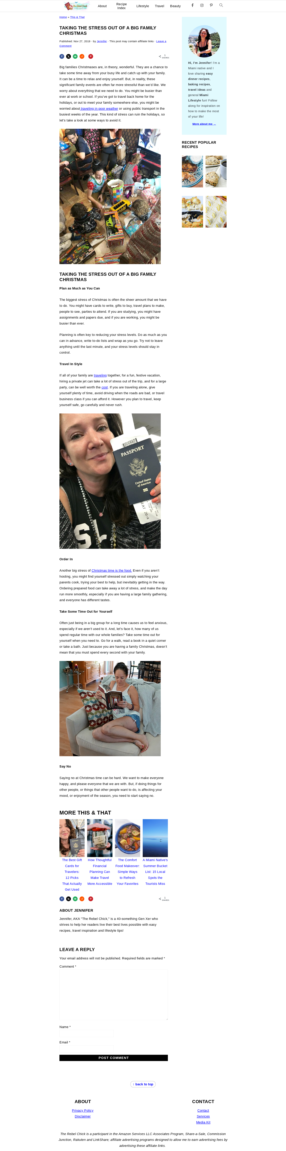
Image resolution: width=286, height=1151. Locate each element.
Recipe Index (121, 6)
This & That (77, 17)
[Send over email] (75, 56)
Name (65, 1027)
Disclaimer (83, 1116)
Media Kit (203, 1122)
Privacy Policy (82, 1110)
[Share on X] (68, 56)
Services (203, 1116)
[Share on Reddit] (82, 56)
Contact (203, 1110)
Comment (67, 966)
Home (63, 17)
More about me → (204, 124)
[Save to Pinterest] (90, 56)
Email (64, 1042)
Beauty (175, 6)
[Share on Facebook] (61, 56)
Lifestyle (142, 6)
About (102, 6)
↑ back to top (143, 1084)
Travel (159, 6)
